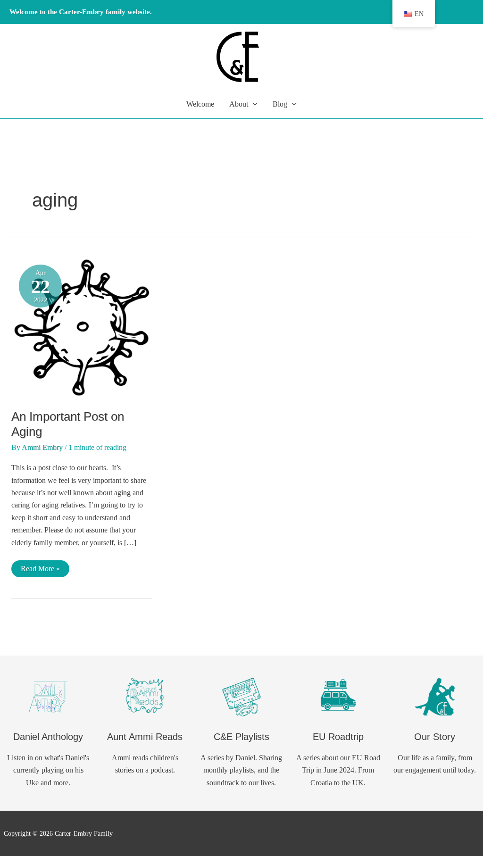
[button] (253, 104)
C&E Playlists (241, 736)
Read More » (40, 570)
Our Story (434, 736)
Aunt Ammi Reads (145, 736)
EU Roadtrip (338, 736)
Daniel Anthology (48, 736)
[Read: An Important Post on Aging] (81, 327)
